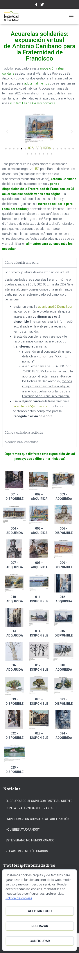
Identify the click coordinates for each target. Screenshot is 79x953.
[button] (7, 131)
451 (37, 169)
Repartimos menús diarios (26, 851)
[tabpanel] (39, 347)
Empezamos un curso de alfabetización (37, 819)
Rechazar (39, 926)
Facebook (36, 5)
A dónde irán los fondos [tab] (21, 442)
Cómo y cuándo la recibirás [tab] (24, 432)
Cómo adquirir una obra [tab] (22, 262)
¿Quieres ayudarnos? (22, 829)
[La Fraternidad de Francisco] (13, 16)
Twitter (42, 5)
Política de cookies (18, 898)
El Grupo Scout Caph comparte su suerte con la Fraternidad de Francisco (38, 804)
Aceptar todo (40, 911)
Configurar (40, 941)
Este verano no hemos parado (29, 840)
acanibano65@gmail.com (56, 306)
